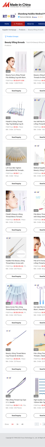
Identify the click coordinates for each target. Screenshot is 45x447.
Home (7, 24)
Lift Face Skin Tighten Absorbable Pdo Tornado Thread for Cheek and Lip (15, 170)
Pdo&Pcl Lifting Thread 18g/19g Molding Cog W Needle (14, 123)
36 (17, 424)
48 (22, 424)
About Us (30, 24)
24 (12, 424)
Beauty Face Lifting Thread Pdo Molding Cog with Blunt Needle (16, 77)
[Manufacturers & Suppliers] (16, 4)
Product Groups (12, 36)
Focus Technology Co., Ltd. (29, 438)
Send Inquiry (16, 91)
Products (19, 24)
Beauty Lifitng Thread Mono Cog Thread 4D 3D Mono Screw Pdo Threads (16, 355)
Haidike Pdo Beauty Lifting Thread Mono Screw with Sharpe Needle (15, 263)
